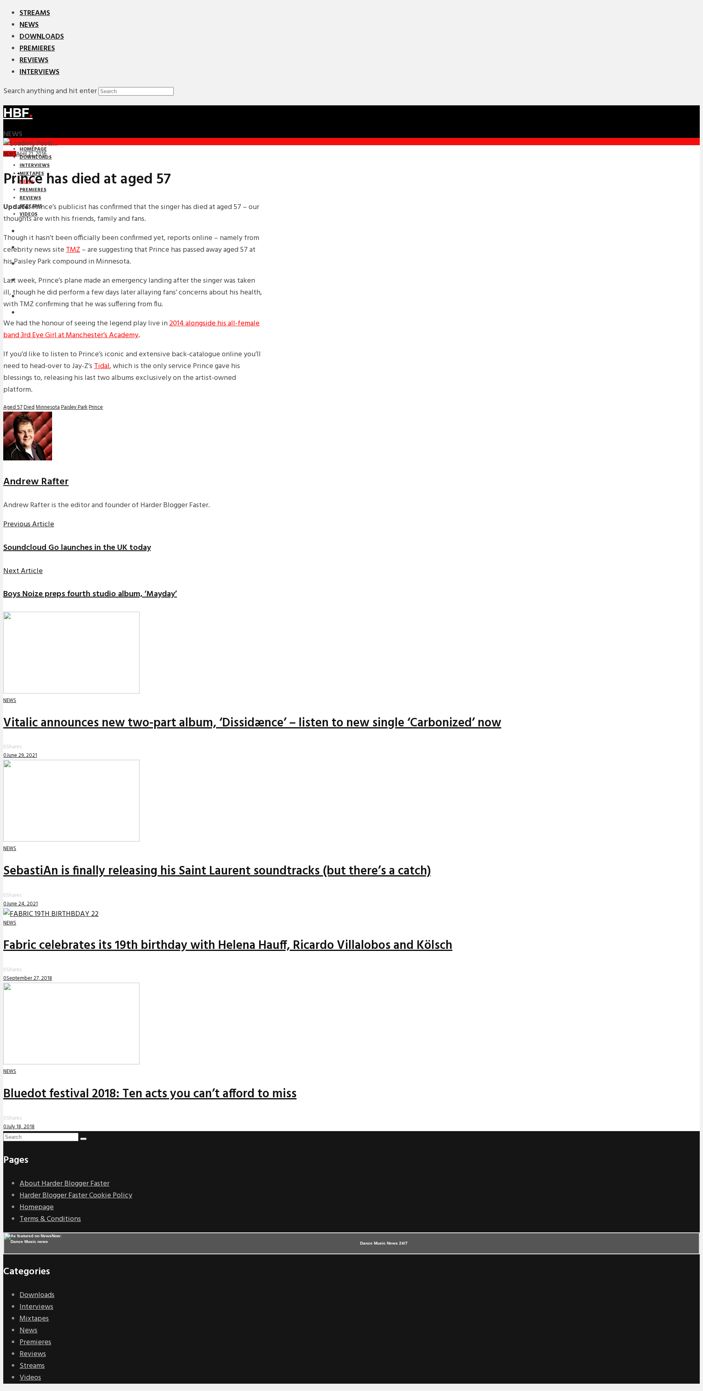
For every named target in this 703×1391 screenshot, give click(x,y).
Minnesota (48, 407)
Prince (96, 407)
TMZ (73, 250)
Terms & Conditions (50, 1219)
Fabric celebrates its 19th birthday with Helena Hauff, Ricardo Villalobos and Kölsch (227, 945)
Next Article (23, 571)
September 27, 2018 (29, 978)
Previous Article (28, 524)
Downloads (42, 37)
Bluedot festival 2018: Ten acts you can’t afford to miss (150, 1094)
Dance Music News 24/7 (384, 1243)
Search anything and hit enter (50, 91)
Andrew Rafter (36, 482)
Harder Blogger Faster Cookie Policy (76, 1195)
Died (29, 407)
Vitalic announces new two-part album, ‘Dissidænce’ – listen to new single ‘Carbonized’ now (252, 723)
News (29, 25)
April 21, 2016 (31, 154)
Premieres (37, 49)
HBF (18, 112)
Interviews (39, 72)
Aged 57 (12, 407)
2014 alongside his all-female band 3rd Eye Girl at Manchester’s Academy (131, 329)
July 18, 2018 (21, 1127)
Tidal (101, 366)
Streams (35, 13)
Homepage (37, 1207)
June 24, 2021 (22, 904)
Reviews (34, 60)
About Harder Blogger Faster (64, 1184)
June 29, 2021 (22, 755)
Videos (30, 1378)
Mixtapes (34, 1319)
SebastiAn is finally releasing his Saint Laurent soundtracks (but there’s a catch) (217, 871)
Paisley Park (74, 407)
